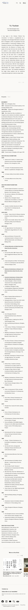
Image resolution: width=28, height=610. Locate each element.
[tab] (4, 96)
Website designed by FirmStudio (9, 606)
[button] (21, 555)
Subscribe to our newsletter (9, 591)
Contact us (5, 589)
